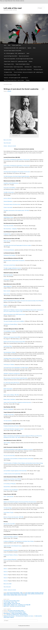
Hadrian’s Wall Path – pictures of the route (12, 603)
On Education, (6, 279)
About (9, 45)
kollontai (11, 593)
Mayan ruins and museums (24, 56)
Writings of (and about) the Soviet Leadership (21, 89)
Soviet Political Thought (8, 512)
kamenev (8, 593)
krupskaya (15, 593)
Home (5, 45)
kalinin (5, 593)
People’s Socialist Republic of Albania (22, 64)
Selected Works (7, 486)
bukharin (29, 592)
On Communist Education (9, 250)
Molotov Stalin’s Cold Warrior (9, 399)
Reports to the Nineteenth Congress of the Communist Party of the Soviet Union (20, 501)
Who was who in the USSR (9, 523)
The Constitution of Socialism (10, 331)
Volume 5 (5, 580)
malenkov (22, 593)
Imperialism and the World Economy (11, 183)
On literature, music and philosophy (11, 489)
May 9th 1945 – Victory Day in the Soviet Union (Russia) (14, 606)
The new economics (8, 420)
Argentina (29, 47)
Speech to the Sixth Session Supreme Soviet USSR (14, 341)
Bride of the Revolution (8, 275)
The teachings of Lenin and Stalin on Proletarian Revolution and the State (18, 458)
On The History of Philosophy (10, 483)
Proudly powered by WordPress (24, 625)
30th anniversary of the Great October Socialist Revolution (15, 378)
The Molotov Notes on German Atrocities (12, 358)
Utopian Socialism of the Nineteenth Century (13, 545)
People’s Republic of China (9, 64)
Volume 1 (5, 568)
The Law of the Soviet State (9, 455)
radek (42, 593)
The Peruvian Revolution (38, 69)
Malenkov (6, 305)
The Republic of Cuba (8, 72)
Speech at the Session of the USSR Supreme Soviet (14, 314)
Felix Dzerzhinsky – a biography (10, 228)
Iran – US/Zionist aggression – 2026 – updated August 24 (14, 53)
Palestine (30, 61)
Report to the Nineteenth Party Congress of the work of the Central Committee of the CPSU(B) (23, 300)
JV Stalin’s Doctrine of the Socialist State (12, 473)
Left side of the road (13, 8)
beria (26, 592)
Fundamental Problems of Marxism (11, 536)
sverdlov (8, 595)
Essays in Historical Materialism (10, 559)
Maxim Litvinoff (7, 290)
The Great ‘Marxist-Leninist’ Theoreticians (24, 69)
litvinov (19, 593)
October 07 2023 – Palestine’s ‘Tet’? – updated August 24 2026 (15, 61)
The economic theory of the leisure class (12, 204)
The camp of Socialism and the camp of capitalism (14, 321)
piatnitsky (33, 593)
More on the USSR (7, 140)
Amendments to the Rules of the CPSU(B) (12, 479)
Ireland (28, 53)
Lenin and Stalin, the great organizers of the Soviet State (15, 470)
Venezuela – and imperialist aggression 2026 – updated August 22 (16, 77)
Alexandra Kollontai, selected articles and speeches (14, 260)
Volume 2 (5, 571)
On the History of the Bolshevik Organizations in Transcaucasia (16, 159)
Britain (34, 47)
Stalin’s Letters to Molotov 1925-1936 (11, 394)
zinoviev (19, 595)
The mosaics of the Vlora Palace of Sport (12, 600)
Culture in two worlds (8, 207)
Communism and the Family (9, 265)
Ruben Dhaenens (7, 613)
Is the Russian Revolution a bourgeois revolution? (14, 429)
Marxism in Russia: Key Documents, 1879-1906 (13, 517)
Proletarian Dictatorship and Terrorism (11, 426)
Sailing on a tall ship (37, 66)
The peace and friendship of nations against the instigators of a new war (18, 449)
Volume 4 (5, 577)
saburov (5, 595)
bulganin (32, 592)
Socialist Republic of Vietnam (9, 69)
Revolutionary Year (28, 66)
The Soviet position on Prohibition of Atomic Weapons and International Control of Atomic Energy (23, 463)
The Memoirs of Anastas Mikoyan (10, 324)
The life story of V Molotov (9, 364)
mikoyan (25, 593)
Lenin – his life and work (8, 496)
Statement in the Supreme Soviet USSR (12, 337)
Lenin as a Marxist (7, 198)
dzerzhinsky (37, 592)
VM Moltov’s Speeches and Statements (12, 373)
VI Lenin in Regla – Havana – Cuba (10, 602)
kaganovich (41, 592)
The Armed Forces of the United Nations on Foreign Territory (16, 367)
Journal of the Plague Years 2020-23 (10, 56)
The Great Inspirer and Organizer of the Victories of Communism (17, 171)
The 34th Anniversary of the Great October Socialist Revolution (16, 176)
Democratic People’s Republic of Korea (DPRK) (12, 50)
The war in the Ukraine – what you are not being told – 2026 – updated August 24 (28, 72)
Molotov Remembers (8, 388)
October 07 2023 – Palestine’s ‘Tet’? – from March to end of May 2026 (17, 604)
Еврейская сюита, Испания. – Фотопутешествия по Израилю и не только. (18, 615)
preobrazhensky (38, 593)
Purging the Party (7, 234)
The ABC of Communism (9, 192)
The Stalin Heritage (7, 508)
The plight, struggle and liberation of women (12, 268)
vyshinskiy (12, 595)
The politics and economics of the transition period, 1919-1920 (16, 210)
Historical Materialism (8, 201)
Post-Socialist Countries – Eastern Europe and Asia (13, 66)
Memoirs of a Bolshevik (8, 409)
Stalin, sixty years (7, 240)
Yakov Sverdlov (7, 442)
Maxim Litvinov (7, 294)
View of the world (7, 143)
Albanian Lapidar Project (16, 45)
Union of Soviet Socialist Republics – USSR (12, 74)
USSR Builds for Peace (8, 217)
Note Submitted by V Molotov (10, 352)
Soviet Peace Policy (8, 346)
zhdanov (16, 595)
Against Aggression (8, 286)
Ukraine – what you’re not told (10, 146)
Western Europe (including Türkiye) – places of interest (14, 80)
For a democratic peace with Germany (11, 382)
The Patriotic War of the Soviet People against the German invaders (17, 245)
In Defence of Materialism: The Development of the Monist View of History (19, 541)
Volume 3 (5, 574)
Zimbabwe (27, 80)
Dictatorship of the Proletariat (9, 255)
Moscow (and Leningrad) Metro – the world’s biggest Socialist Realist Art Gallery (18, 58)
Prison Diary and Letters (9, 225)
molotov (29, 593)
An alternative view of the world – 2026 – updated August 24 (15, 47)
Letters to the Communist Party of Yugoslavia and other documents (17, 402)
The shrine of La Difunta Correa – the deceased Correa (17, 614)
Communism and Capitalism (9, 187)
